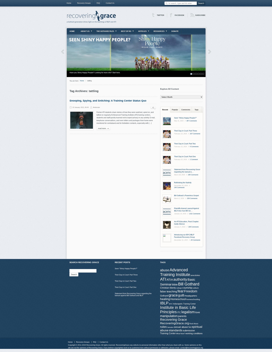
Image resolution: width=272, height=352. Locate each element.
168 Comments (193, 227)
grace (173, 295)
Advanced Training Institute (175, 272)
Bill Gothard (188, 284)
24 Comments (195, 240)
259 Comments (192, 198)
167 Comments (195, 134)
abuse (164, 270)
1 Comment (194, 159)
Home (69, 3)
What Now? (180, 334)
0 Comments (194, 146)
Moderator (96, 107)
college (179, 288)
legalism (188, 312)
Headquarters (190, 296)
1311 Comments (194, 214)
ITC (179, 312)
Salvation (170, 327)
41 (153, 108)
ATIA (170, 279)
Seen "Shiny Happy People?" (185, 118)
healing (165, 299)
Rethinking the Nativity (182, 183)
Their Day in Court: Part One (185, 157)
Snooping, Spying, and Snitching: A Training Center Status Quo (108, 100)
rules (163, 326)
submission (189, 330)
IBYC (170, 304)
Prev (62, 52)
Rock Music (193, 324)
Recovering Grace (173, 319)
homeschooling (193, 299)
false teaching (168, 291)
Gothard (164, 296)
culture (196, 288)
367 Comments (191, 121)
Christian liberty (168, 287)
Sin (189, 327)
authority (180, 279)
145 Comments (179, 187)
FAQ (98, 3)
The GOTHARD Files (104, 32)
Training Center (168, 333)
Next (209, 52)
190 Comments (193, 175)
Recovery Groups (84, 3)
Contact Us (110, 3)
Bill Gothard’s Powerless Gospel (186, 196)
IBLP (164, 303)
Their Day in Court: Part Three (185, 131)
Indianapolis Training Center (184, 304)
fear (181, 291)
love (197, 312)
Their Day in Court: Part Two (185, 144)
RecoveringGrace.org (174, 323)
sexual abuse (181, 327)
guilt (181, 295)
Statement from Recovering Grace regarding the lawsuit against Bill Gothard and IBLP (133, 294)
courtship (187, 287)
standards (175, 330)
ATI (163, 279)
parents (182, 316)
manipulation (169, 316)
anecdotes (195, 275)
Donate (174, 31)
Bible (175, 284)
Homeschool (178, 299)
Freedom (190, 291)
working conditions (194, 333)
